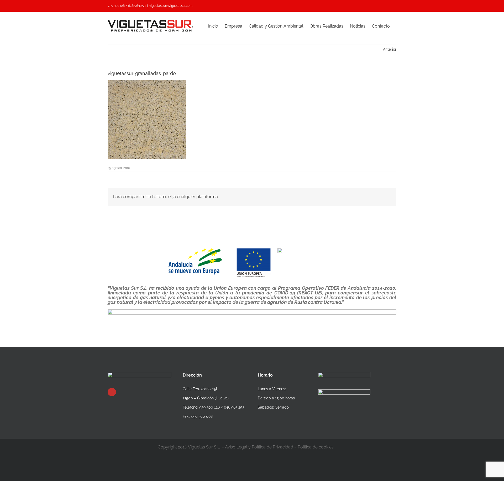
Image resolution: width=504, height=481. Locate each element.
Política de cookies (316, 447)
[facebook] (112, 392)
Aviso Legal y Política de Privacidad (259, 447)
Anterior (389, 49)
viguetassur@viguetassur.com (170, 6)
